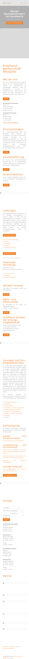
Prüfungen (6, 245)
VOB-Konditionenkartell (10, 277)
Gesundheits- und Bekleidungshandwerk (14, 407)
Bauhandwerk (7, 404)
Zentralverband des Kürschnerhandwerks (13, 441)
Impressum (6, 646)
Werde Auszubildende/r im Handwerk (14, 13)
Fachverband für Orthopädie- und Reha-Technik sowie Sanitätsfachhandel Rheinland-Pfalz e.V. (14, 451)
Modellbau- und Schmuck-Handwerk (13, 413)
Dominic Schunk (16, 656)
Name (4, 508)
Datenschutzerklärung (8, 648)
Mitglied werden (9, 235)
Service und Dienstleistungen (11, 239)
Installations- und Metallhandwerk (12, 411)
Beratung (6, 241)
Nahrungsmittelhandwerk (10, 402)
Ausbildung (7, 415)
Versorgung (7, 275)
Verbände (6, 417)
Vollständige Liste (10, 475)
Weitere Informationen (14, 23)
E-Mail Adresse (6, 510)
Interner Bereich (9, 253)
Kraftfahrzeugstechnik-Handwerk (12, 409)
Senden (6, 519)
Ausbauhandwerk (8, 406)
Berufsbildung (7, 243)
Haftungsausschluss (15, 646)
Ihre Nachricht (6, 515)
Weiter (6, 99)
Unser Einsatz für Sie (9, 273)
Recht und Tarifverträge (10, 247)
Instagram (18, 19)
